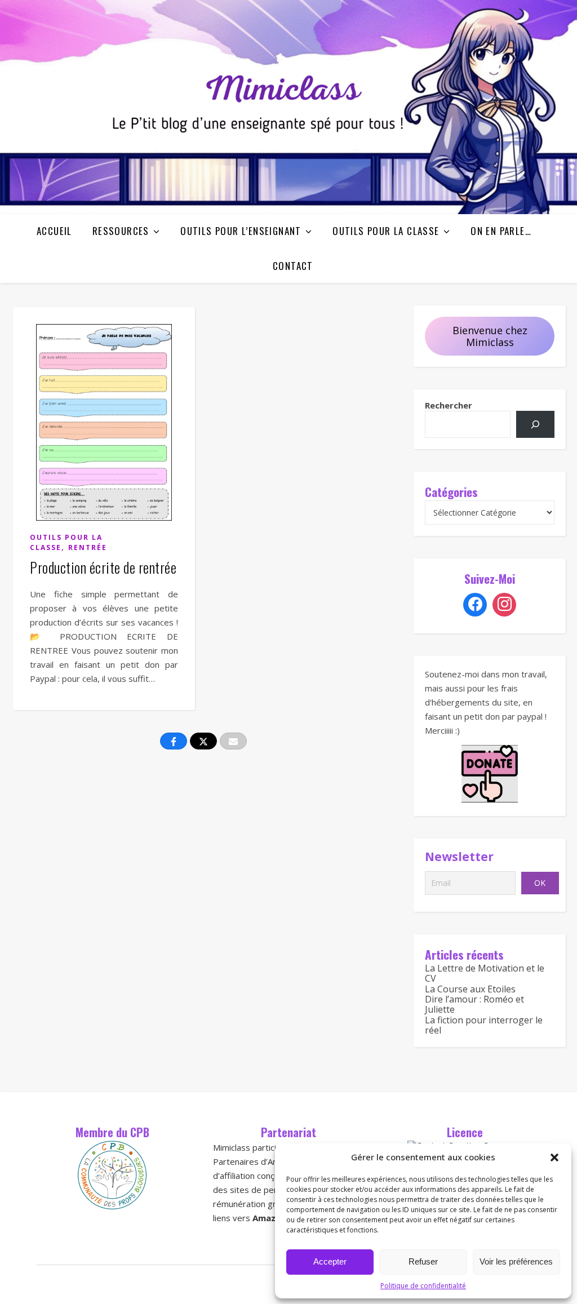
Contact (293, 266)
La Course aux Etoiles (470, 989)
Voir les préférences (516, 1261)
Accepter (330, 1261)
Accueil (54, 231)
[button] (554, 1157)
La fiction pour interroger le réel (484, 1025)
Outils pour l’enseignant (240, 231)
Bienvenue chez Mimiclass (489, 336)
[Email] (233, 741)
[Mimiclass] (288, 107)
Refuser (423, 1261)
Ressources (120, 231)
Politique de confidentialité (423, 1285)
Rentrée (87, 547)
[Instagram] (504, 604)
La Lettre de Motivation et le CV (484, 973)
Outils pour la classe (385, 231)
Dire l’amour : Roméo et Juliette (474, 1004)
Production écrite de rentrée (103, 567)
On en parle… (501, 231)
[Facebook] (475, 604)
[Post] (203, 741)
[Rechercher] (535, 424)
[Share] (174, 741)
